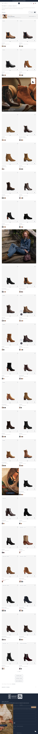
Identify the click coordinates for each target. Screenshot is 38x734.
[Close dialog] (19, 705)
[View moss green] (3, 198)
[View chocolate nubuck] (21, 465)
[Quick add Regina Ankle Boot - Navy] (35, 605)
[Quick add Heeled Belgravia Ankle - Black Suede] (17, 663)
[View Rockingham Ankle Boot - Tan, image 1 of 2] (10, 392)
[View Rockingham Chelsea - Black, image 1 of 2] (27, 479)
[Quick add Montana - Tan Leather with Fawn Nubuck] (35, 547)
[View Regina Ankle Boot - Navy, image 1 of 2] (27, 595)
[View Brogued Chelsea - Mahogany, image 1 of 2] (27, 124)
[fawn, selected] (19, 552)
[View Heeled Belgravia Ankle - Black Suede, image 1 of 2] (10, 653)
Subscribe (33, 707)
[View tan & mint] (3, 46)
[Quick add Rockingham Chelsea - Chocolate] (35, 634)
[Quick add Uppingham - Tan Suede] (17, 163)
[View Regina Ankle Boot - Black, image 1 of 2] (10, 595)
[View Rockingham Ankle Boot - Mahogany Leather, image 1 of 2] (27, 363)
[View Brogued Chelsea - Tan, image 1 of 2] (27, 276)
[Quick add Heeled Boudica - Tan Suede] (35, 163)
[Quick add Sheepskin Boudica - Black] (17, 70)
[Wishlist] (31, 3)
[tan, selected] (19, 75)
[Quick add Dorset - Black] (17, 373)
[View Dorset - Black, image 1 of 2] (10, 363)
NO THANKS (10, 727)
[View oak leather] (3, 140)
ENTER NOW (10, 725)
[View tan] (22, 140)
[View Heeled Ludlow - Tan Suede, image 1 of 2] (27, 392)
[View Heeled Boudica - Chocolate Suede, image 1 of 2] (10, 421)
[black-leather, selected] (2, 75)
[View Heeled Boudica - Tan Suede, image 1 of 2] (27, 153)
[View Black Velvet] (21, 668)
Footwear (5, 683)
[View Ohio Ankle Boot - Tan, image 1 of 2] (10, 566)
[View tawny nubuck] (5, 198)
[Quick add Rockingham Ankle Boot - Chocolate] (17, 634)
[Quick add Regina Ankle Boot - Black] (17, 605)
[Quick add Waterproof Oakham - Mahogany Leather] (35, 344)
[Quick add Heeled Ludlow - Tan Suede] (35, 402)
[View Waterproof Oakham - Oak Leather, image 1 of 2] (27, 305)
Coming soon (19, 678)
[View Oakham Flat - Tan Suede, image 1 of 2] (10, 124)
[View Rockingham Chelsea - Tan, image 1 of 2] (10, 450)
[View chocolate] (21, 140)
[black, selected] (2, 227)
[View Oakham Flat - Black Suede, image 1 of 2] (27, 211)
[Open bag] (35, 3)
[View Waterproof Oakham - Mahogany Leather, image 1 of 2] (27, 334)
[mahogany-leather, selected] (19, 46)
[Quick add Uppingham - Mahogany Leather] (17, 518)
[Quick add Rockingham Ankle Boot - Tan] (17, 402)
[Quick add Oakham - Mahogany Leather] (35, 192)
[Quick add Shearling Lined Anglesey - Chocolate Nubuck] (17, 192)
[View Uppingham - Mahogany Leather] (33, 81)
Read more (3, 9)
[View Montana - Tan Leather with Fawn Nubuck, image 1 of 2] (27, 537)
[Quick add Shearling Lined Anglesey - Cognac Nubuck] (35, 460)
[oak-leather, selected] (2, 46)
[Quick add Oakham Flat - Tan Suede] (17, 134)
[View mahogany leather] (5, 140)
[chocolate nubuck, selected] (2, 198)
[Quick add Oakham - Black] (17, 221)
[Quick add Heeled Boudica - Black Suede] (35, 431)
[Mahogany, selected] (2, 523)
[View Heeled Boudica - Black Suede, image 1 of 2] (27, 421)
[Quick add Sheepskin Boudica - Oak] (17, 41)
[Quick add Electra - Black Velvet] (17, 547)
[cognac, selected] (19, 465)
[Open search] (6, 3)
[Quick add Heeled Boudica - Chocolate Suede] (17, 431)
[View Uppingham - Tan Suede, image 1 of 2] (10, 153)
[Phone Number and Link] (5, 3)
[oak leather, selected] (19, 320)
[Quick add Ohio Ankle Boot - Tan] (17, 576)
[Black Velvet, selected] (2, 552)
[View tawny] (5, 75)
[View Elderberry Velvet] (3, 552)
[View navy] (22, 581)
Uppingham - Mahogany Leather (11, 109)
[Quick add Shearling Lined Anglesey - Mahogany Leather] (17, 315)
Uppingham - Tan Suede (10, 110)
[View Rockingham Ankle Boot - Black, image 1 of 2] (10, 276)
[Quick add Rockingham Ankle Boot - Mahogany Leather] (35, 373)
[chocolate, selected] (2, 436)
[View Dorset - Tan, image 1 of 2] (10, 334)
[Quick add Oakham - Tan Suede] (35, 70)
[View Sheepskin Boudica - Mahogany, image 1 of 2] (27, 31)
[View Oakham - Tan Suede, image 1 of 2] (27, 60)
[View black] (22, 75)
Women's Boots (9, 683)
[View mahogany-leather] (5, 46)
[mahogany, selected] (19, 140)
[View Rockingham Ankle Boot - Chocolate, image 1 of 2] (10, 624)
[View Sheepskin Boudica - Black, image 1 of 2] (10, 60)
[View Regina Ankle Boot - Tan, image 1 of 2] (27, 566)
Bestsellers (19, 675)
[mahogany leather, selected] (19, 198)
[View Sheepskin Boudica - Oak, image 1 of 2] (10, 31)
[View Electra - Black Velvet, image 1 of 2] (10, 537)
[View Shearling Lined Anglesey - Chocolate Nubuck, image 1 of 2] (10, 182)
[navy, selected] (19, 610)
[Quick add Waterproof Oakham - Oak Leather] (35, 315)
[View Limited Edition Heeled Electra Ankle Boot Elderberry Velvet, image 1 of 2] (27, 653)
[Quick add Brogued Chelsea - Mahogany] (35, 134)
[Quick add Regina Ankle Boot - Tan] (35, 576)
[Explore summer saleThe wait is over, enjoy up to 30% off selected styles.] (19, 95)
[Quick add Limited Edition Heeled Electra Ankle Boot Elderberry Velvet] (35, 663)
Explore (19, 248)
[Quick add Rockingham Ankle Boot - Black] (17, 286)
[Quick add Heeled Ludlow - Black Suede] (35, 518)
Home (3, 683)
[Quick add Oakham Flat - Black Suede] (35, 221)
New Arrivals (19, 681)
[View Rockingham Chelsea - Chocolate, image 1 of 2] (27, 624)
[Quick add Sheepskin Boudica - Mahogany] (35, 41)
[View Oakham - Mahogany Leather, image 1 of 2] (27, 182)
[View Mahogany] (3, 169)
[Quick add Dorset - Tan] (17, 344)
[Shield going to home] (19, 3)
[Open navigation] (3, 3)
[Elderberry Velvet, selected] (19, 668)
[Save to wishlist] (18, 21)
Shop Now (10, 492)
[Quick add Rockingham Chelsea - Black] (35, 489)
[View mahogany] (22, 291)
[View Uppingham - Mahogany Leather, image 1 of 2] (10, 508)
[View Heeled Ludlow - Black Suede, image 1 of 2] (27, 508)
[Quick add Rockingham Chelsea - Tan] (17, 460)
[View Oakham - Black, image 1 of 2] (10, 211)
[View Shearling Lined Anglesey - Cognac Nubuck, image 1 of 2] (27, 450)
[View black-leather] (22, 46)
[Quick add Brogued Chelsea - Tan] (35, 286)
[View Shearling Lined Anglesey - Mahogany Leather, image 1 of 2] (10, 305)
